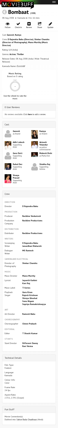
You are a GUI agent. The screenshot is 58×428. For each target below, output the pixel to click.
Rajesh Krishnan (30, 295)
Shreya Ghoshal (29, 298)
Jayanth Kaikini (29, 280)
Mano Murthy (28, 276)
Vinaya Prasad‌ (16, 176)
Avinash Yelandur (43, 143)
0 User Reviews (12, 107)
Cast (7, 124)
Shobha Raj (44, 164)
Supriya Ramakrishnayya (34, 304)
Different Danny (30, 343)
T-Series (26, 287)
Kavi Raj (26, 283)
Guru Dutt (17, 153)
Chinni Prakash (29, 323)
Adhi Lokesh (18, 142)
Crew (7, 193)
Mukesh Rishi (45, 153)
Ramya (18, 35)
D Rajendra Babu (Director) (20, 39)
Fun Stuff (9, 409)
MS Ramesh (27, 250)
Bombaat (18, 11)
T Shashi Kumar (29, 333)
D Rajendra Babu (30, 206)
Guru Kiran (27, 292)
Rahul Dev (17, 164)
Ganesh (10, 35)
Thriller (20, 54)
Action (13, 54)
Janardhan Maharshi (32, 246)
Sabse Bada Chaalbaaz (27, 419)
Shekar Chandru (29, 263)
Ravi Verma (27, 346)
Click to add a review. (34, 114)
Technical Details (13, 357)
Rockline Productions (32, 220)
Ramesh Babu (28, 314)
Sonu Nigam (28, 301)
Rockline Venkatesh (31, 216)
